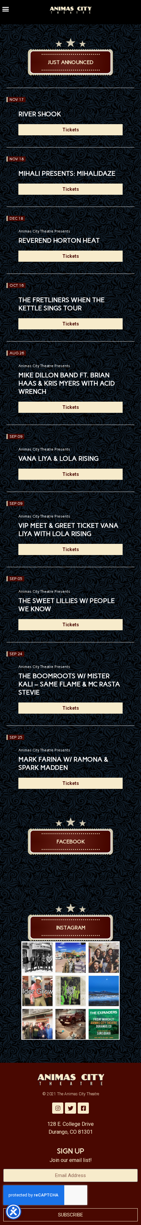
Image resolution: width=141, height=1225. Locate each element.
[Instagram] (57, 1108)
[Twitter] (70, 1108)
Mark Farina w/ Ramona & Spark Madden (63, 763)
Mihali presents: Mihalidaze (66, 173)
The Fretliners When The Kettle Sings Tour (61, 304)
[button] (5, 8)
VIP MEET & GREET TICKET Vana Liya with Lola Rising (68, 530)
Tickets (70, 129)
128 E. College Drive (70, 1124)
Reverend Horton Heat (59, 240)
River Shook (39, 114)
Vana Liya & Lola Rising (58, 458)
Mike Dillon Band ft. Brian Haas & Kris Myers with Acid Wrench (66, 383)
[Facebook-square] (83, 1108)
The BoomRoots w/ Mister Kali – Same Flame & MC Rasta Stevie (69, 684)
